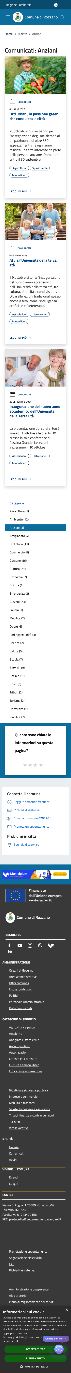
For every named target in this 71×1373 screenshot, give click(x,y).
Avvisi (13, 1159)
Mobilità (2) (17, 618)
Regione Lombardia (19, 4)
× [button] (66, 1309)
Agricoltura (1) (19, 511)
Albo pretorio (17, 1295)
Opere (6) (16, 626)
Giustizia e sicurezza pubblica (28, 1090)
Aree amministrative (23, 976)
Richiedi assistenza (22, 1270)
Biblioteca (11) (19, 544)
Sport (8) (15, 684)
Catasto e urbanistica (23, 1058)
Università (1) (19, 708)
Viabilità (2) (17, 717)
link (16, 1341)
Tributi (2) (16, 692)
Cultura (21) (18, 568)
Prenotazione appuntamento (28, 1251)
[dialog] (35, 1339)
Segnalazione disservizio (25, 1257)
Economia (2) (18, 577)
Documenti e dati (20, 1008)
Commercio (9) (19, 552)
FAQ (12, 1264)
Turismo (14, 1121)
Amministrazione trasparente (29, 1289)
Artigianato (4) (19, 535)
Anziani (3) (17, 527)
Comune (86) (18, 560)
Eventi (13, 1177)
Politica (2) (17, 643)
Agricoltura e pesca (22, 1027)
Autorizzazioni (18, 1052)
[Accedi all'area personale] (56, 5)
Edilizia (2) (16, 585)
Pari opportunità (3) (23, 634)
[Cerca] (62, 17)
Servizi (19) (17, 667)
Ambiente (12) (19, 519)
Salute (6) (16, 651)
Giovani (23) (18, 601)
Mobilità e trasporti (22, 1102)
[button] (35, 1366)
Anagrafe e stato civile (24, 1039)
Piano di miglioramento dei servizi (31, 1301)
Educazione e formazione (25, 1071)
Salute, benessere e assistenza (29, 1109)
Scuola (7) (16, 659)
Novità (22, 33)
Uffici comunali (19, 983)
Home (9, 33)
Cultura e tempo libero (24, 1065)
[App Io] (10, 951)
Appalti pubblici (19, 1046)
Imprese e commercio (23, 1096)
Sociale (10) (17, 675)
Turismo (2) (17, 700)
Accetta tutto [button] (35, 1349)
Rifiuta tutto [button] (35, 1358)
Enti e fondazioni (20, 989)
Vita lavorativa (19, 1128)
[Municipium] (51, 945)
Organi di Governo (21, 970)
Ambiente (15, 1033)
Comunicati (24, 102)
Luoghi (13, 1183)
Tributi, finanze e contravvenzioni (31, 1115)
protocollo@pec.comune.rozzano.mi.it (35, 1219)
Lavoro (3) (16, 610)
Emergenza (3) (19, 593)
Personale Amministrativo (26, 1001)
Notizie (14, 1147)
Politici (13, 995)
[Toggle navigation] (8, 17)
